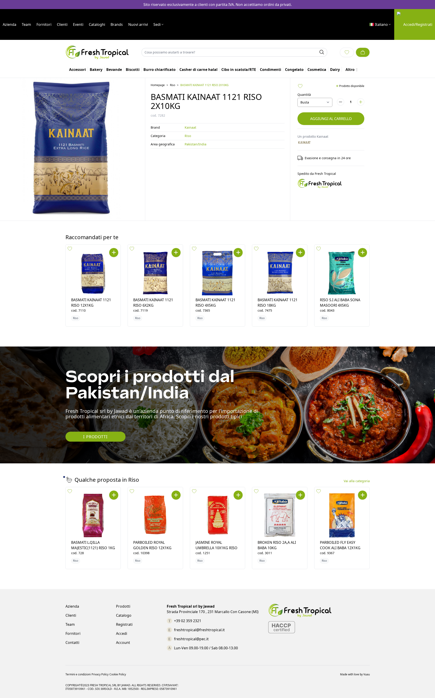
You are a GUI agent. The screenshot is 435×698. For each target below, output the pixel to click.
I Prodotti (95, 436)
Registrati (124, 624)
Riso (172, 85)
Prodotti (123, 606)
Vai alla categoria (357, 481)
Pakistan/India (195, 144)
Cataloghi (97, 24)
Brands (117, 24)
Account (123, 642)
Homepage (158, 85)
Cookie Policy (117, 674)
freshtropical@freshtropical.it (199, 629)
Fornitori (43, 24)
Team (26, 24)
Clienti (62, 24)
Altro (350, 69)
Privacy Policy (100, 674)
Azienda (9, 24)
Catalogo (123, 615)
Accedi (121, 633)
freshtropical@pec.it (191, 638)
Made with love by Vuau (355, 674)
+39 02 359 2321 (187, 620)
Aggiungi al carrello (331, 118)
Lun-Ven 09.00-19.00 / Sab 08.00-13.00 (206, 647)
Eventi (78, 24)
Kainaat (190, 127)
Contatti (72, 642)
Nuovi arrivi (138, 24)
